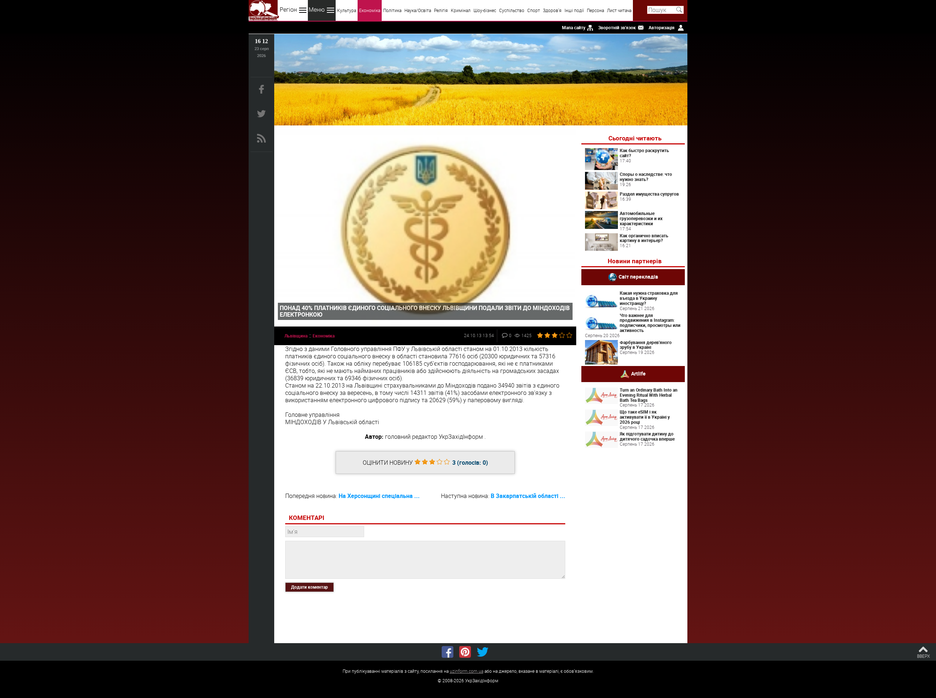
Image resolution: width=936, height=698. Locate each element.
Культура (346, 10)
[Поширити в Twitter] (482, 652)
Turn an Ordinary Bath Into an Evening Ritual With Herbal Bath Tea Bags (649, 395)
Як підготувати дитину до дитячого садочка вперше (647, 436)
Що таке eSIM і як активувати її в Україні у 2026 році (645, 417)
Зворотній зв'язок (617, 27)
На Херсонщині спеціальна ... (379, 496)
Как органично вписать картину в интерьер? (644, 238)
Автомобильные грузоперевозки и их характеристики (641, 218)
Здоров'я (552, 10)
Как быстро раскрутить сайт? (644, 152)
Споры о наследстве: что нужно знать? (646, 176)
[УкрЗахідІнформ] (264, 10)
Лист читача (619, 10)
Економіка (369, 10)
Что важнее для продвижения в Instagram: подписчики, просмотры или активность (650, 322)
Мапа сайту (573, 27)
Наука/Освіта (417, 10)
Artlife (638, 373)
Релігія (441, 10)
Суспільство (511, 10)
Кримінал (461, 10)
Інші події (574, 10)
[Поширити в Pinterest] (465, 652)
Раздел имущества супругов (649, 194)
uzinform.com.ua (466, 671)
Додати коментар (309, 587)
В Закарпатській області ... (528, 496)
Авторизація (662, 27)
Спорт (533, 10)
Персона (595, 10)
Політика (392, 10)
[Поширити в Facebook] (447, 652)
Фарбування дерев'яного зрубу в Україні (646, 344)
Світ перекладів (638, 276)
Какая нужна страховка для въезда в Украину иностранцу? (649, 298)
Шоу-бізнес (484, 10)
